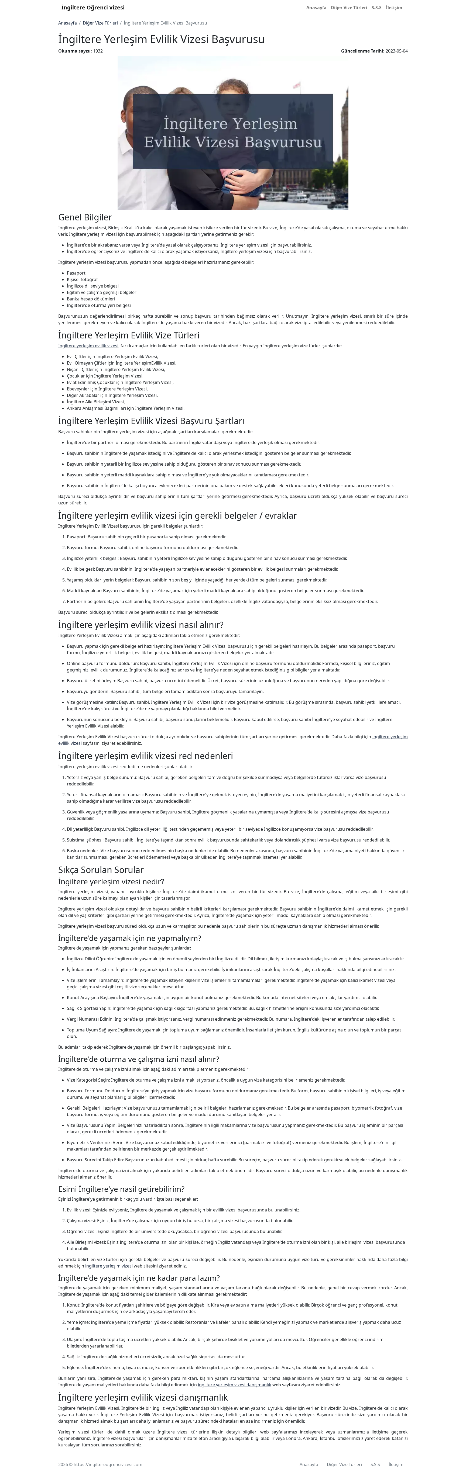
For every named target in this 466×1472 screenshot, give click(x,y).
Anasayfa (316, 8)
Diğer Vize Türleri (349, 8)
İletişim (394, 8)
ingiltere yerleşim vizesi (109, 1266)
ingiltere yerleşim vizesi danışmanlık (234, 1385)
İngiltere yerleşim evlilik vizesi (88, 346)
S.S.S (377, 8)
